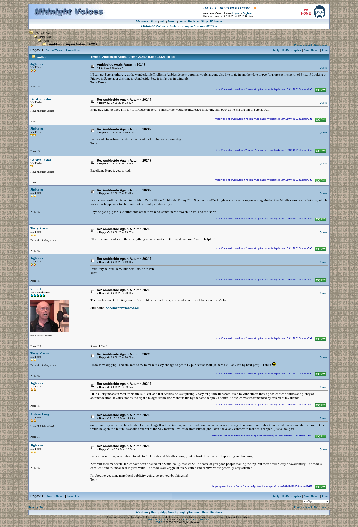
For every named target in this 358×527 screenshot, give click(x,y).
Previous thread (303, 45)
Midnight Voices (44, 33)
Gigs (46, 40)
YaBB (159, 522)
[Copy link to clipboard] (320, 90)
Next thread (320, 45)
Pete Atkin (46, 37)
